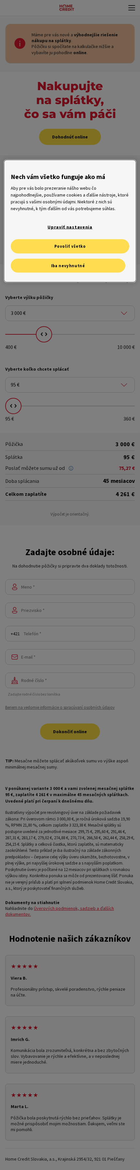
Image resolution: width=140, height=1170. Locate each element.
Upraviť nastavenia (70, 227)
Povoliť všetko (70, 246)
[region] (70, 221)
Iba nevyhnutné (68, 265)
